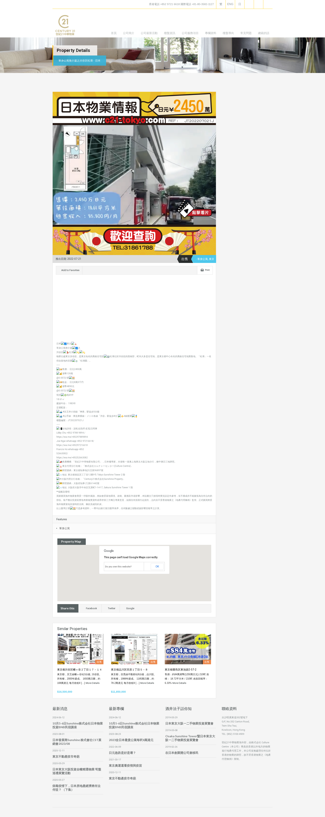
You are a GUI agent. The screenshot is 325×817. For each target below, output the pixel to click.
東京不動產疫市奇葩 (66, 756)
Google (130, 608)
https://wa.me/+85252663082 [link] (72, 457)
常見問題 (246, 33)
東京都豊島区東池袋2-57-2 (180, 669)
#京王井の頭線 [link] (70, 411)
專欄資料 (210, 33)
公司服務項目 (190, 33)
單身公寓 (64, 528)
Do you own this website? (118, 566)
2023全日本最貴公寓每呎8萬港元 (131, 740)
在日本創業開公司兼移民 (181, 752)
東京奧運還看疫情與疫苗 (125, 765)
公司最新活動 (149, 33)
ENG (230, 4)
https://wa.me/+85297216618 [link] (72, 445)
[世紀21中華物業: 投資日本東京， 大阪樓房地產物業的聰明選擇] (64, 25)
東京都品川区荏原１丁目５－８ (129, 669)
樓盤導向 (228, 33)
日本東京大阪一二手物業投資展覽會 (189, 723)
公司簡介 (128, 33)
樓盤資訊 (169, 33)
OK (157, 566)
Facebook (91, 608)
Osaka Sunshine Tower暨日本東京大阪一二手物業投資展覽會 (190, 738)
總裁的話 (263, 33)
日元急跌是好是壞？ (122, 752)
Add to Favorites (70, 270)
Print (207, 270)
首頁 (114, 33)
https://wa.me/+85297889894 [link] (72, 437)
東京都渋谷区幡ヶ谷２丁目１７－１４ (79, 669)
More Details (93, 683)
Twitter (111, 608)
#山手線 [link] (67, 416)
